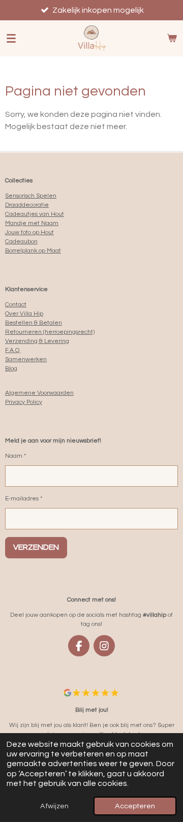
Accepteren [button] (135, 806)
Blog (11, 368)
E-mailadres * (23, 498)
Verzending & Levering (37, 341)
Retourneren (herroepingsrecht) (50, 332)
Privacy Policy (23, 402)
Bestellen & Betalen (33, 323)
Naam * (15, 456)
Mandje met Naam (31, 223)
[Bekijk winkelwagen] (172, 38)
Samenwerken (26, 359)
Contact (15, 304)
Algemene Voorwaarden (39, 393)
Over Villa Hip (24, 313)
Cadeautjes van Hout (34, 214)
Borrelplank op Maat (33, 250)
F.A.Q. (13, 350)
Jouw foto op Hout (29, 232)
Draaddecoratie (27, 205)
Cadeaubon (21, 241)
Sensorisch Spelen (30, 196)
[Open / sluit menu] (11, 38)
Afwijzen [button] (54, 806)
